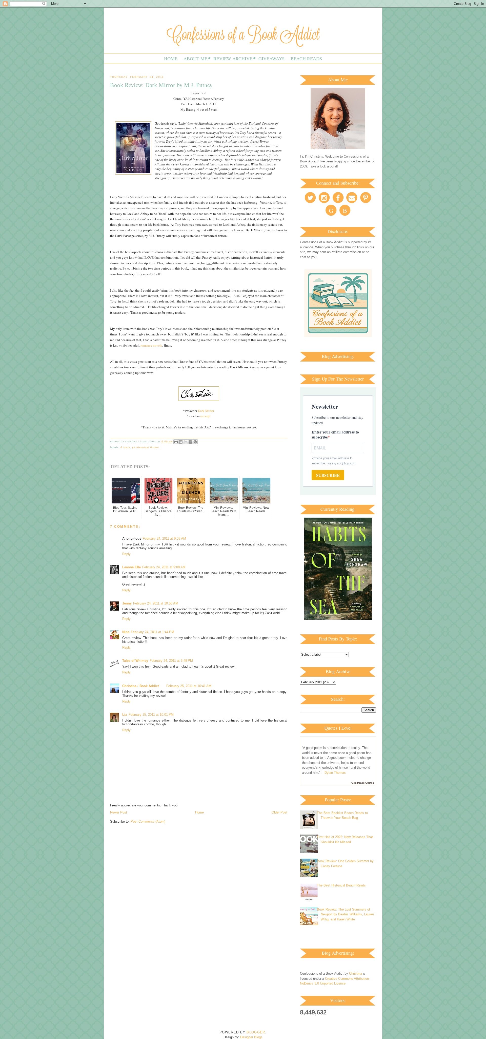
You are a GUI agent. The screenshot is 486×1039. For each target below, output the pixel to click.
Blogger (256, 1032)
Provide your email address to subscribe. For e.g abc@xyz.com (334, 461)
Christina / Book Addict (140, 686)
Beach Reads (306, 58)
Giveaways (271, 58)
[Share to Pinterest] (195, 441)
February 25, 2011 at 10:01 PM (151, 714)
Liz (124, 714)
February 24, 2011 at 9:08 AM (164, 567)
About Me (195, 58)
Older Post (279, 812)
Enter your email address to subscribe (335, 434)
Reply (126, 554)
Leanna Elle (131, 567)
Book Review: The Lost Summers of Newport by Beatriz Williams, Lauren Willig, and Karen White (345, 914)
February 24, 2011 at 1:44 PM (152, 632)
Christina (355, 973)
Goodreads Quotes (362, 782)
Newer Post (118, 812)
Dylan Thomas (335, 772)
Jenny (127, 603)
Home (170, 58)
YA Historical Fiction (145, 447)
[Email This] (175, 441)
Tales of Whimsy (135, 661)
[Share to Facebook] (190, 441)
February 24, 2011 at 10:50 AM (155, 603)
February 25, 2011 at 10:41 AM (188, 686)
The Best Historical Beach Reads (341, 885)
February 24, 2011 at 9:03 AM (164, 538)
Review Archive (232, 58)
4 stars (125, 447)
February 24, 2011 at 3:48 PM (171, 661)
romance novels (151, 345)
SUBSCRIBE (328, 475)
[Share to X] (185, 441)
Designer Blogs (251, 1037)
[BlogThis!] (180, 441)
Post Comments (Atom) (148, 821)
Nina (125, 632)
